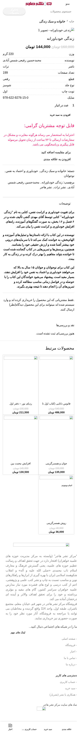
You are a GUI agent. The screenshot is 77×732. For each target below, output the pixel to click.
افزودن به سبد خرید (60, 114)
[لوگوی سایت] (38, 3)
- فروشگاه (71, 645)
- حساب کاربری (68, 681)
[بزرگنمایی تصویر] (67, 25)
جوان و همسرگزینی (56, 463)
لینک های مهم (18, 632)
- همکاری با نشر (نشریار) (63, 694)
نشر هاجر (46, 187)
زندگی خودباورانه (52, 182)
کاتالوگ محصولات (14, 11)
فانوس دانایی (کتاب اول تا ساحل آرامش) (56, 405)
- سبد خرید (71, 688)
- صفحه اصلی (69, 638)
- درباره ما (71, 664)
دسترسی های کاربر (60, 674)
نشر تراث (60, 187)
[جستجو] (33, 11)
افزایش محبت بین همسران (21, 465)
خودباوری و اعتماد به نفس (22, 171)
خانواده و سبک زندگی (52, 21)
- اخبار (73, 651)
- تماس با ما (70, 657)
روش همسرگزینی (56, 523)
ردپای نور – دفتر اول (21, 403)
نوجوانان (69, 175)
